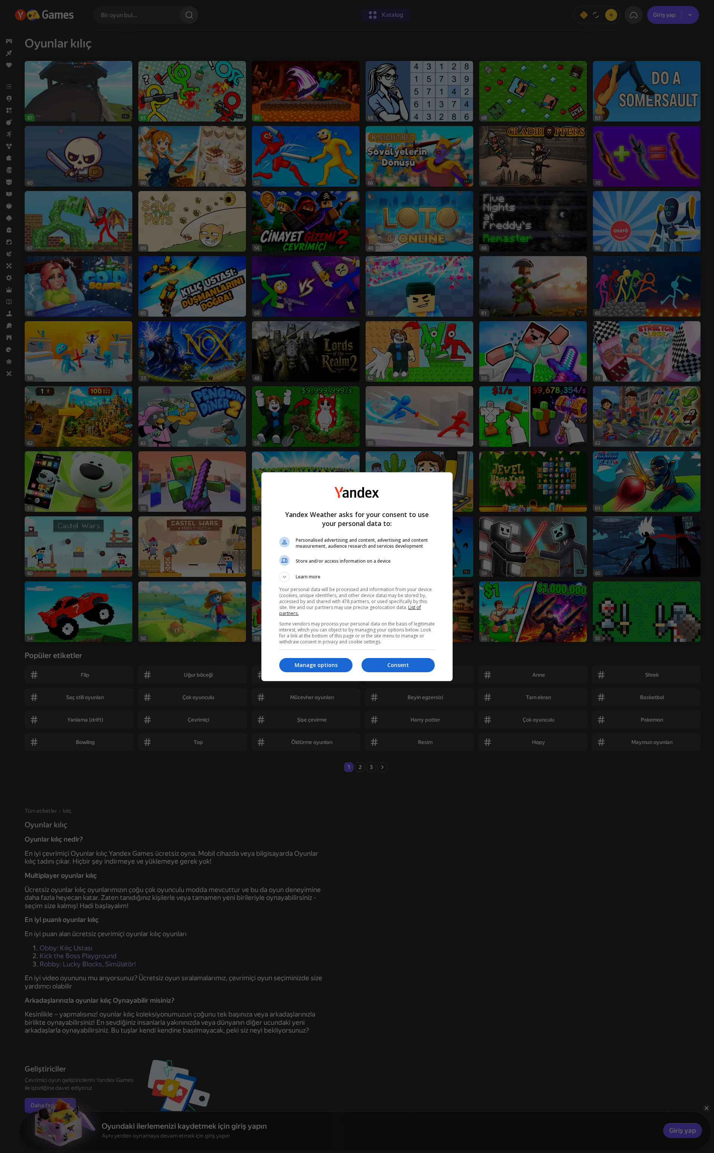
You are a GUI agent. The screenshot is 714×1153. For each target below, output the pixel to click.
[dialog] (357, 576)
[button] (357, 577)
